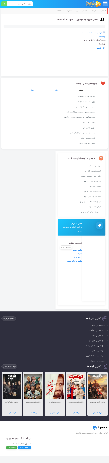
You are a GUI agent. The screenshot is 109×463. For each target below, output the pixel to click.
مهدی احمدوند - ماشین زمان (90, 202)
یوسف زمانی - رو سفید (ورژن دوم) (82, 133)
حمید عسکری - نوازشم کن (85, 107)
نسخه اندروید (12, 447)
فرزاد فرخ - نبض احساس (92, 166)
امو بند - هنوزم (95, 186)
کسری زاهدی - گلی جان (92, 171)
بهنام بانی (78, 257)
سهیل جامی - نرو (88, 128)
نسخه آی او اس (24, 447)
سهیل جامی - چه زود (87, 143)
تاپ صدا (93, 4)
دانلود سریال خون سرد (96, 340)
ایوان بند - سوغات (94, 207)
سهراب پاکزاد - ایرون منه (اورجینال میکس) (79, 117)
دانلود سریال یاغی (98, 351)
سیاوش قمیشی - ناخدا (86, 96)
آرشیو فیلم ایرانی (9, 366)
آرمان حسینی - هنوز (87, 138)
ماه (56, 90)
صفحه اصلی (86, 11)
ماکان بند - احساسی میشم (91, 176)
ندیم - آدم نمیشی (88, 122)
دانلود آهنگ (77, 250)
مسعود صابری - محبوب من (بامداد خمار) (80, 112)
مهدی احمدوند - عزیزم (92, 191)
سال (32, 90)
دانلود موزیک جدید (74, 261)
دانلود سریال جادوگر (97, 361)
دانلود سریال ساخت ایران (95, 356)
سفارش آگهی (66, 247)
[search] (4, 3)
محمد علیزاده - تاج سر (92, 181)
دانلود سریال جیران (98, 325)
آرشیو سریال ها (8, 318)
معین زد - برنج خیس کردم (91, 212)
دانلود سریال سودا (98, 335)
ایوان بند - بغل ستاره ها (86, 102)
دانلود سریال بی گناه (97, 330)
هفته (81, 90)
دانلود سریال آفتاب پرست (95, 345)
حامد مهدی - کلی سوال (92, 196)
